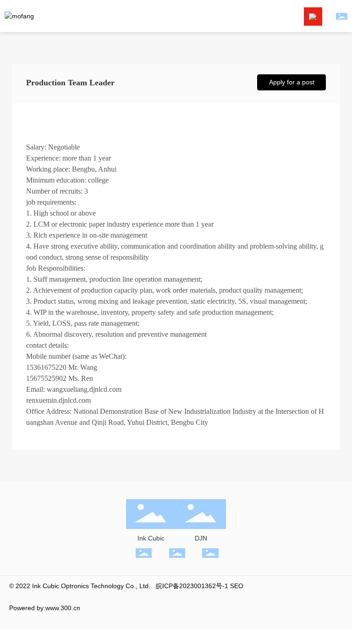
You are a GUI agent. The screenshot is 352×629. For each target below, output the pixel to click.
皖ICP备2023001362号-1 (192, 586)
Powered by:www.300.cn (44, 608)
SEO (236, 586)
